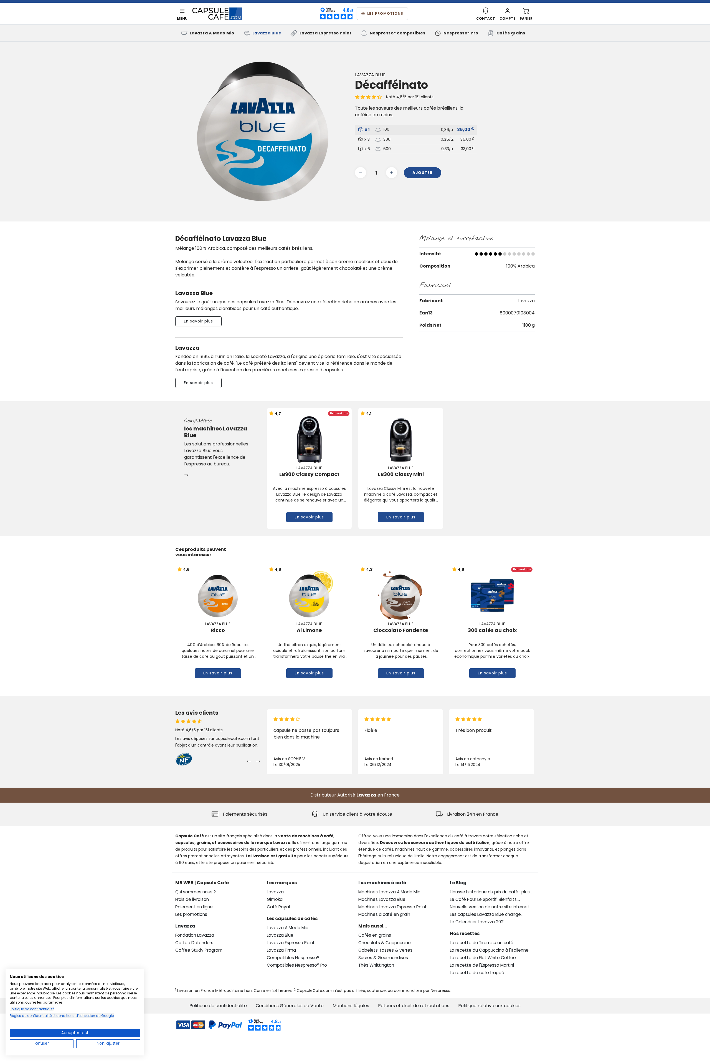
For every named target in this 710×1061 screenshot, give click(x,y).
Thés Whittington (376, 965)
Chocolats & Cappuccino (384, 943)
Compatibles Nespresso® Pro (297, 965)
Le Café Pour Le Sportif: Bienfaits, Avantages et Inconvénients (484, 899)
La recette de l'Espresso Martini (482, 965)
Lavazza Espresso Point (326, 33)
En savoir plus (198, 321)
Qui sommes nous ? (195, 892)
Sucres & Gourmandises (383, 958)
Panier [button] (526, 18)
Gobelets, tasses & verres (385, 950)
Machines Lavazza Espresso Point (392, 907)
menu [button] (182, 18)
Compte (507, 18)
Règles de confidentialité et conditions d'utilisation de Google (62, 1015)
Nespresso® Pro (460, 33)
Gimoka (275, 899)
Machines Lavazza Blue (381, 899)
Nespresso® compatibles (397, 33)
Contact (485, 18)
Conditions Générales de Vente (290, 1005)
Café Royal (278, 907)
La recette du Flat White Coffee (483, 958)
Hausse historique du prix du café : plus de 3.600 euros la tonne (490, 892)
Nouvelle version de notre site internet (489, 907)
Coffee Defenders (194, 943)
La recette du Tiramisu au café (481, 943)
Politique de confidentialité (218, 1005)
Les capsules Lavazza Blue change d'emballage (485, 914)
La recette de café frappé (477, 973)
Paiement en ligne (194, 907)
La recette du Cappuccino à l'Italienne (489, 950)
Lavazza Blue (267, 33)
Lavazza (366, 795)
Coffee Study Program (198, 950)
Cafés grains (510, 33)
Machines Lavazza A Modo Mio (389, 892)
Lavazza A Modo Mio (212, 33)
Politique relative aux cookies (489, 1005)
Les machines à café (382, 882)
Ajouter (422, 172)
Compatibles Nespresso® (293, 958)
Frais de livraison (192, 899)
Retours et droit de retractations (413, 1005)
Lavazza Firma (281, 950)
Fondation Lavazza (194, 935)
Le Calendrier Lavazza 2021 (477, 922)
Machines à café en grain (384, 914)
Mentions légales (351, 1005)
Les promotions (385, 13)
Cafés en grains (374, 935)
